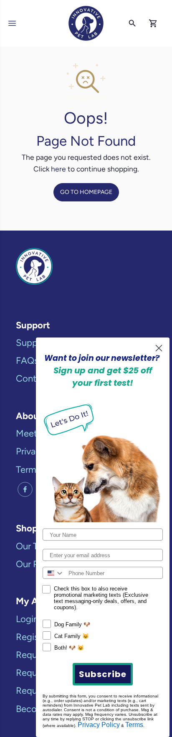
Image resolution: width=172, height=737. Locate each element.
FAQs (27, 360)
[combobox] (53, 572)
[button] (13, 23)
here (58, 168)
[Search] (132, 23)
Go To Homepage (86, 192)
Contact (32, 378)
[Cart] (153, 23)
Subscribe (102, 674)
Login (27, 619)
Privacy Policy (99, 724)
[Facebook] (25, 489)
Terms (134, 724)
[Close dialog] (159, 348)
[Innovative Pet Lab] (86, 23)
